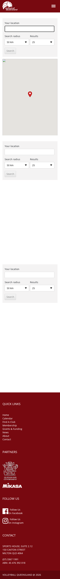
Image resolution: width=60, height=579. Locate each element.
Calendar (7, 418)
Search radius (12, 36)
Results (34, 36)
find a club (8, 421)
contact (6, 439)
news (5, 432)
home (5, 415)
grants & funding (12, 428)
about (5, 435)
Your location (12, 23)
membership (9, 425)
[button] (30, 94)
